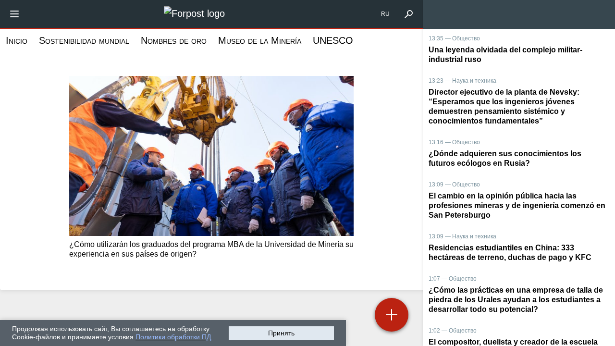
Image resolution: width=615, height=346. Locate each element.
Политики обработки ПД (173, 337)
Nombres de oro (174, 40)
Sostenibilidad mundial (84, 40)
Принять (281, 333)
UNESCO (333, 40)
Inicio (16, 40)
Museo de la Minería (259, 40)
